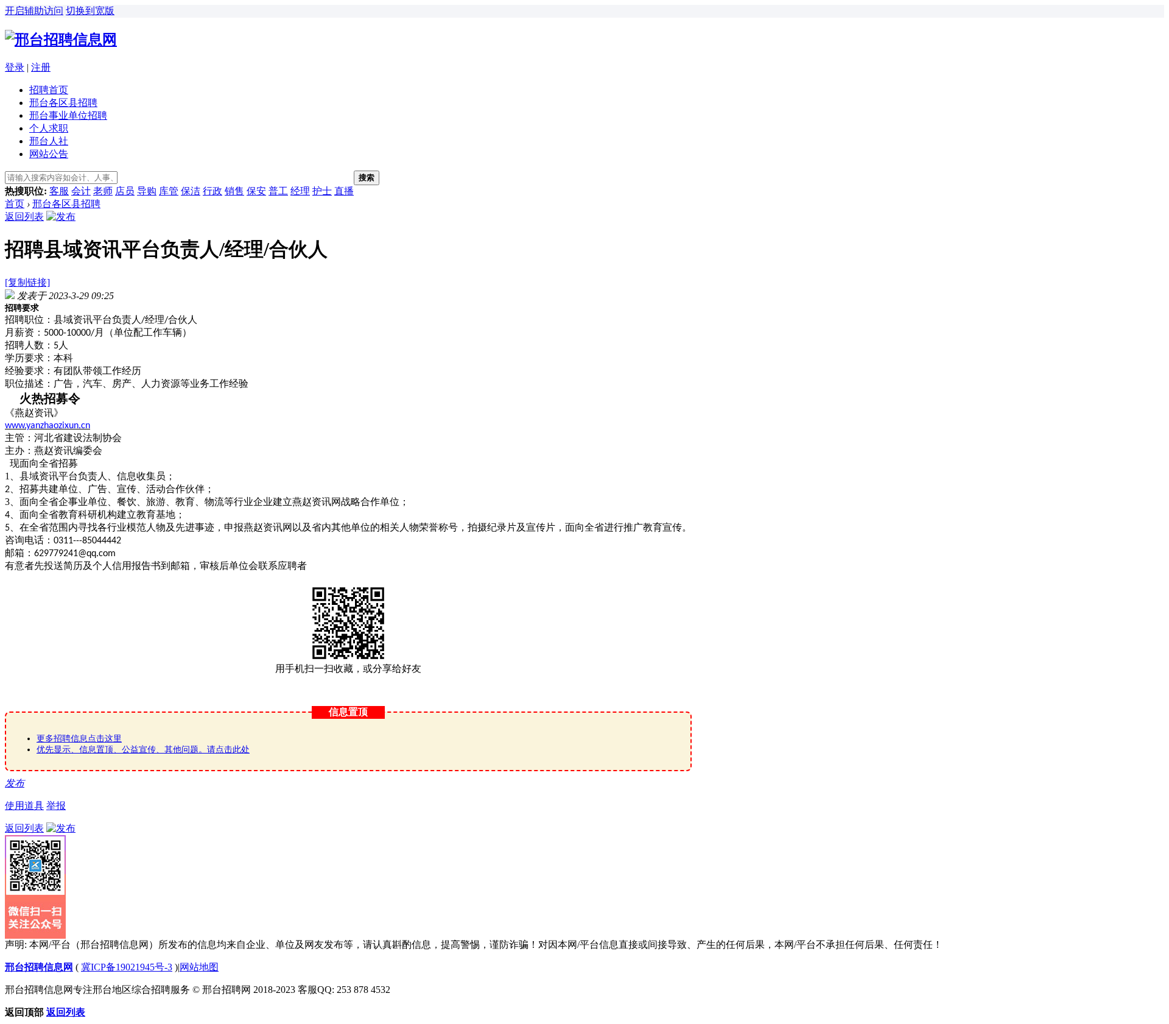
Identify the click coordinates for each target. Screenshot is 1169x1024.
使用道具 (24, 805)
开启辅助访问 (34, 10)
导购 (146, 191)
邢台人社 (48, 141)
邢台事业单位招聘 (68, 115)
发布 (14, 783)
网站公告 (48, 154)
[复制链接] (27, 282)
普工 (278, 191)
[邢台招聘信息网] (61, 40)
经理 (300, 191)
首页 (14, 204)
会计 (81, 191)
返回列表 (24, 216)
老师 (103, 191)
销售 (234, 191)
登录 (14, 67)
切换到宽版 (90, 10)
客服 (59, 191)
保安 (256, 191)
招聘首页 (48, 90)
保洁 (190, 191)
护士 (322, 191)
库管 (168, 191)
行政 (212, 191)
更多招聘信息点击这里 (79, 738)
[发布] (60, 216)
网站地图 (199, 967)
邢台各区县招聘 (63, 102)
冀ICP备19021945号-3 (126, 967)
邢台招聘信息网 (39, 967)
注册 (41, 67)
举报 (56, 805)
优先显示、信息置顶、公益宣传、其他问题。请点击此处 (143, 749)
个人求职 (48, 128)
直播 (344, 191)
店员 (125, 191)
